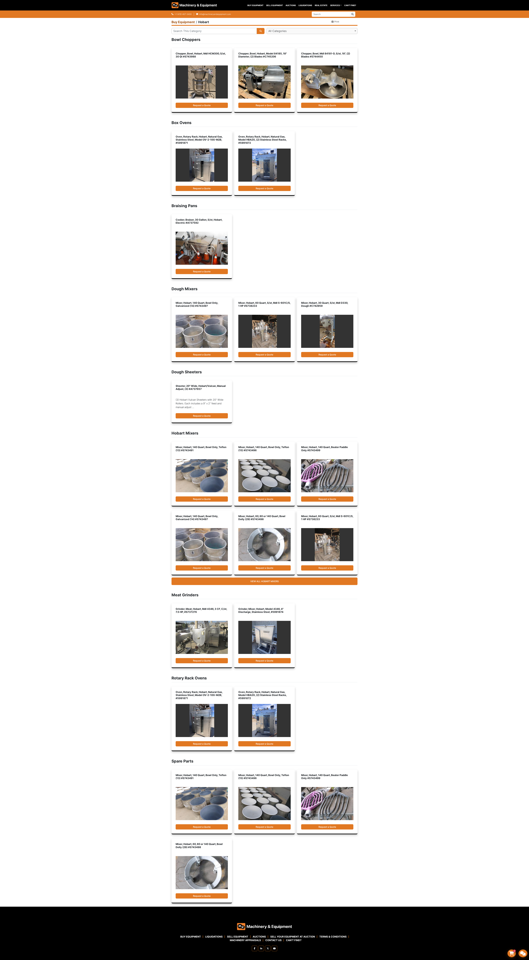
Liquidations (305, 5)
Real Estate (321, 5)
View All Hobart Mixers (264, 581)
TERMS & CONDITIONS (333, 936)
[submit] (352, 14)
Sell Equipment (274, 5)
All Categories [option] (277, 31)
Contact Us (273, 940)
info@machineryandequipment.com (215, 14)
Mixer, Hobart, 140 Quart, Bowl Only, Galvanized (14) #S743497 (197, 304)
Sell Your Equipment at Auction (292, 936)
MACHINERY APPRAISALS (245, 940)
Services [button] (335, 5)
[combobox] (312, 31)
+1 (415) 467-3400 (183, 14)
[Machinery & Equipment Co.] (264, 926)
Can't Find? (350, 5)
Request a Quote (201, 105)
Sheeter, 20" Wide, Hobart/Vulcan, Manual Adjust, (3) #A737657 (201, 387)
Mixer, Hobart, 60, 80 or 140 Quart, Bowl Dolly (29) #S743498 (261, 518)
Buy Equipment (255, 5)
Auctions (291, 5)
